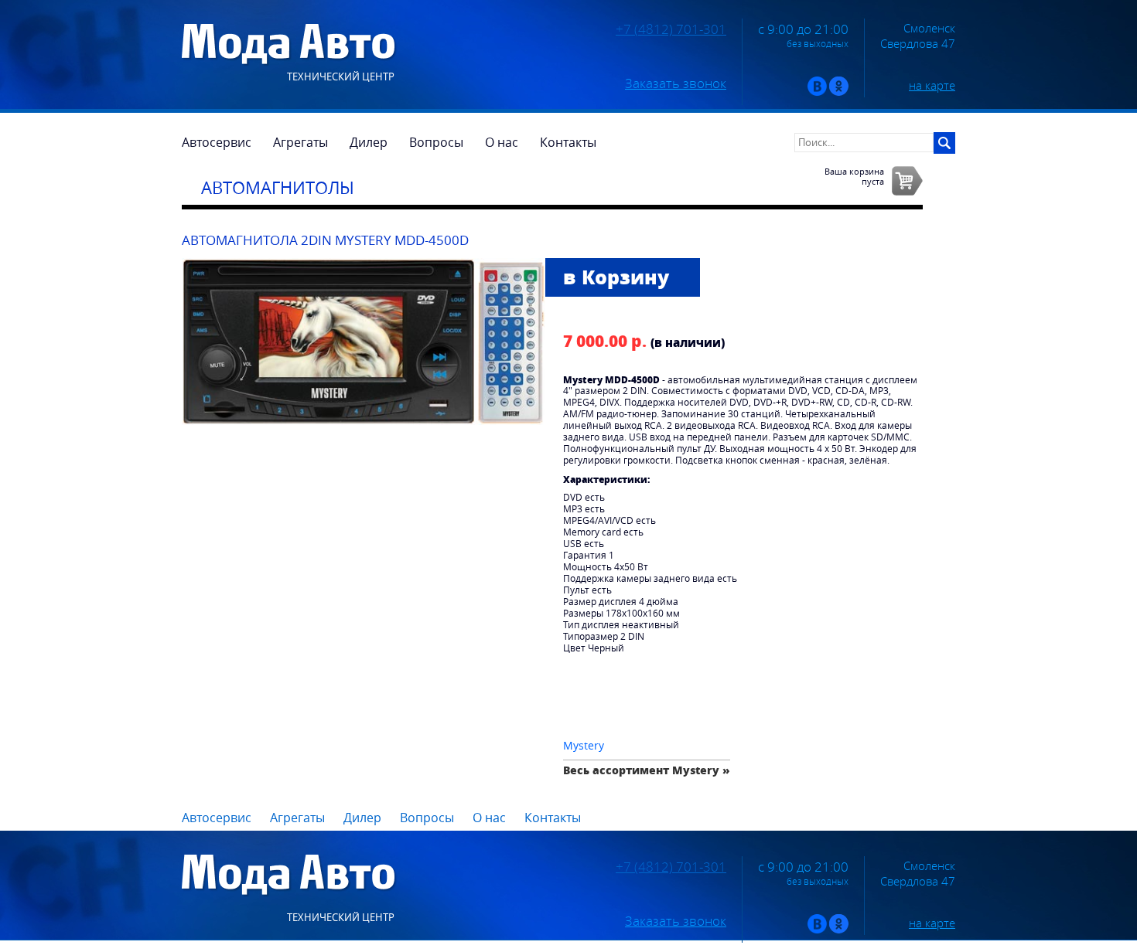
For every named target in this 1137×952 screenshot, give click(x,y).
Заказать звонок (675, 83)
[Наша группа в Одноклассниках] (838, 92)
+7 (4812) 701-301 (671, 29)
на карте (932, 85)
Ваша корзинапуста (854, 176)
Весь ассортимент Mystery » (646, 770)
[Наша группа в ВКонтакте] (817, 92)
